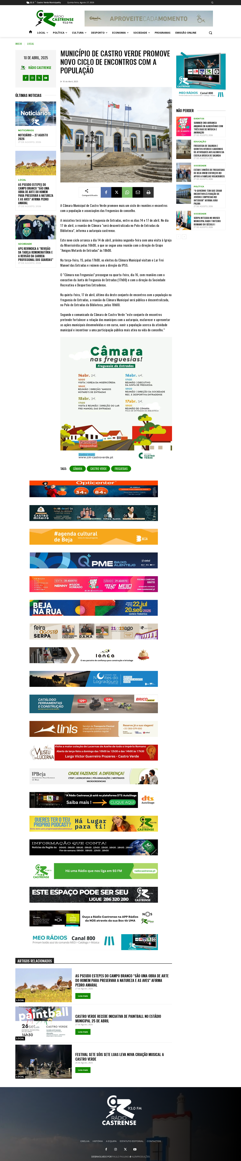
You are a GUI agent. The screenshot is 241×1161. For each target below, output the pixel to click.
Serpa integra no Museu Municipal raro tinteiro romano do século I (207, 221)
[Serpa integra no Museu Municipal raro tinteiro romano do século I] (183, 220)
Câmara (77, 469)
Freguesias (121, 469)
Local (30, 43)
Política (199, 187)
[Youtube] (46, 78)
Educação (200, 142)
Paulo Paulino (120, 1156)
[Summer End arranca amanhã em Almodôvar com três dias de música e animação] (183, 126)
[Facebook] (26, 78)
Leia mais (83, 996)
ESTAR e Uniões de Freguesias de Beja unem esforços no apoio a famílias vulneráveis (209, 173)
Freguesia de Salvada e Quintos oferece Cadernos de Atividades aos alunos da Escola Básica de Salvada (209, 150)
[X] (39, 78)
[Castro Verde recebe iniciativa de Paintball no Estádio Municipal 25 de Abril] (43, 1023)
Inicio (18, 43)
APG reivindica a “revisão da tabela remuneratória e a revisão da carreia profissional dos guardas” (35, 254)
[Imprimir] (148, 192)
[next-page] (184, 236)
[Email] (137, 192)
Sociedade (25, 244)
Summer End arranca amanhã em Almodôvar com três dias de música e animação (208, 127)
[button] (212, 2)
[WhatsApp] (127, 192)
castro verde (98, 469)
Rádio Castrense (39, 67)
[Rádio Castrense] (54, 18)
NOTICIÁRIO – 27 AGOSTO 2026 (33, 137)
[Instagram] (32, 78)
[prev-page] (178, 236)
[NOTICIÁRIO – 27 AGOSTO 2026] (35, 113)
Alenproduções (141, 1156)
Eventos (199, 119)
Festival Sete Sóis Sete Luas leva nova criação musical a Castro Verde (119, 1057)
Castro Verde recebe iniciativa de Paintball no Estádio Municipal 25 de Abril (118, 1018)
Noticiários (26, 130)
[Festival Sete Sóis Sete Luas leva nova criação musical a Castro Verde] (43, 1062)
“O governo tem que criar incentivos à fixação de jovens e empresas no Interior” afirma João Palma (208, 197)
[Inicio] (30, 32)
